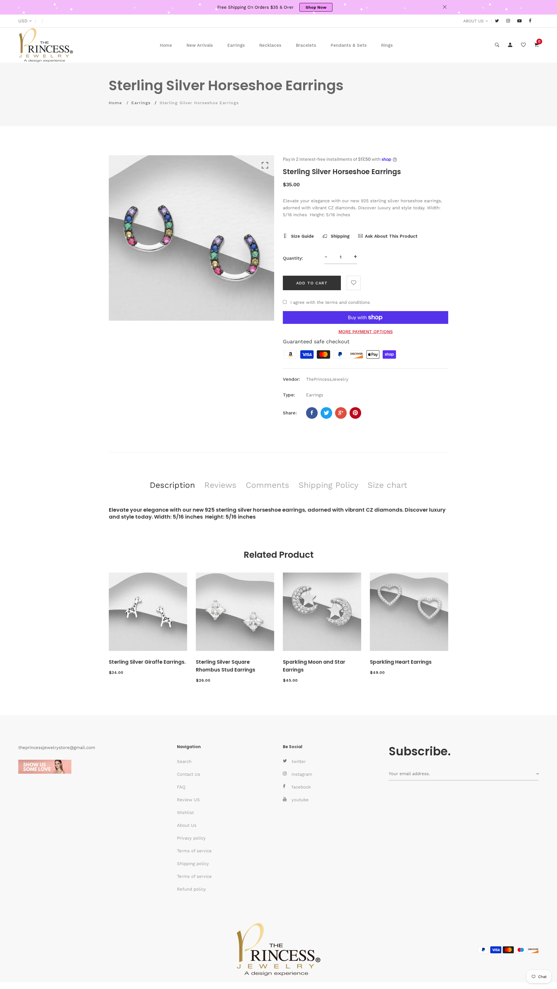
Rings (387, 45)
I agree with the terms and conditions (330, 302)
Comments (267, 485)
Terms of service (194, 850)
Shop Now (315, 7)
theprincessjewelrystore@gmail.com (56, 747)
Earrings (236, 45)
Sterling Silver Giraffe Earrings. (147, 661)
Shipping (339, 236)
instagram (302, 774)
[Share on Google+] (341, 413)
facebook (301, 787)
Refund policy (191, 889)
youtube (300, 799)
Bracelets (306, 45)
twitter (299, 761)
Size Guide (302, 236)
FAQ (181, 787)
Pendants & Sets (349, 45)
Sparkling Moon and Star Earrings (314, 665)
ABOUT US (473, 21)
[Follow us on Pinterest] (355, 413)
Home (166, 45)
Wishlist (185, 812)
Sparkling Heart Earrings (401, 661)
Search (184, 761)
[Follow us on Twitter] (326, 413)
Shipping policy (193, 863)
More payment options (366, 331)
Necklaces (270, 45)
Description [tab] (172, 485)
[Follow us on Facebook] (312, 413)
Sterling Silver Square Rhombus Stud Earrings (225, 665)
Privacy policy (191, 838)
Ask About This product (391, 236)
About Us (186, 825)
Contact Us (188, 774)
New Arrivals (200, 45)
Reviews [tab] (220, 485)
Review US (188, 799)
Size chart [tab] (387, 485)
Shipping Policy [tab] (328, 485)
